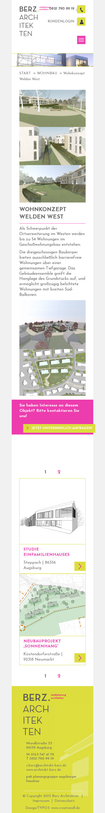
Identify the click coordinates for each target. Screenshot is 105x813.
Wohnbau (47, 73)
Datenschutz (65, 801)
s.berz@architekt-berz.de (46, 765)
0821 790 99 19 (61, 9)
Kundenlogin (61, 21)
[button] (59, 428)
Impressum (41, 801)
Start (25, 73)
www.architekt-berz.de (43, 770)
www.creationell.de (65, 808)
